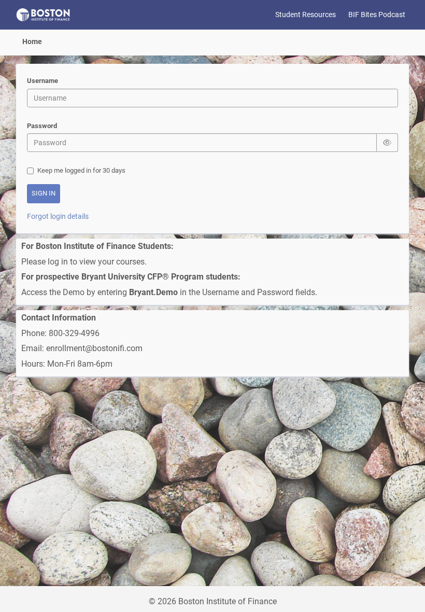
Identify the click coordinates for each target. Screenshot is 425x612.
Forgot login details (58, 216)
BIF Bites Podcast (376, 14)
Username (42, 81)
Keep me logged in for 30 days (81, 170)
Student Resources (305, 14)
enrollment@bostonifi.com (95, 348)
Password (42, 126)
